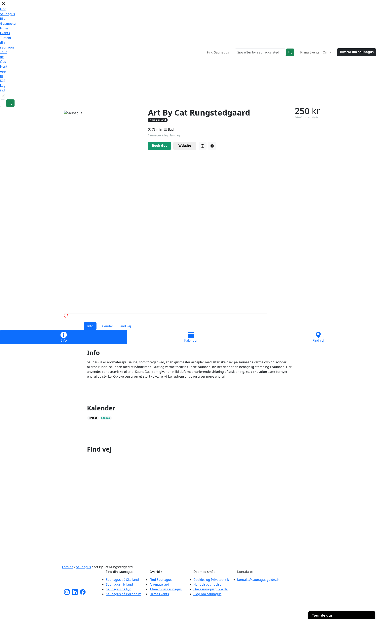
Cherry (212, 614)
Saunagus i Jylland (119, 584)
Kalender (106, 326)
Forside (67, 567)
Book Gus (159, 145)
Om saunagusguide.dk (210, 589)
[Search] (290, 52)
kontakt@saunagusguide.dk (258, 579)
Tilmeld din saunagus (356, 52)
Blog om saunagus (207, 594)
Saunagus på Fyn (118, 589)
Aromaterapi (159, 584)
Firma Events (310, 52)
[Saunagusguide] (81, 579)
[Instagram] (203, 146)
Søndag (105, 418)
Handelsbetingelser (208, 584)
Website (184, 145)
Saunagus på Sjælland (122, 579)
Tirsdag (93, 418)
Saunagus (83, 567)
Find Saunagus (218, 52)
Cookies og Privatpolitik (211, 579)
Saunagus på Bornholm (123, 594)
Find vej (125, 326)
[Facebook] (212, 146)
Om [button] (326, 52)
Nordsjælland (158, 120)
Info (90, 326)
